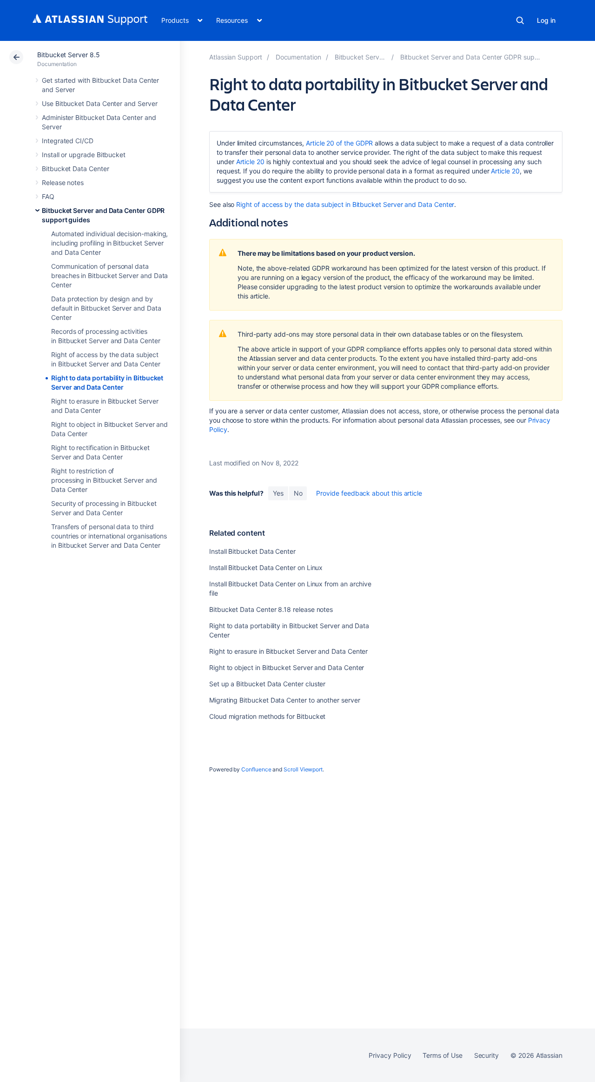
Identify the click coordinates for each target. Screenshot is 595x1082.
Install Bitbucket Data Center (252, 551)
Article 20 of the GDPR (339, 143)
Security (486, 1055)
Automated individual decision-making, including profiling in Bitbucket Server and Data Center (109, 243)
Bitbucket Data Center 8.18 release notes (271, 609)
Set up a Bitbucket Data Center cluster (267, 684)
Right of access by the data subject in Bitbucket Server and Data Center (345, 204)
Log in (546, 20)
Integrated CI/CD (67, 141)
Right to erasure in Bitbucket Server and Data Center (288, 651)
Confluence (256, 769)
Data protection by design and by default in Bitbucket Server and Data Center (106, 308)
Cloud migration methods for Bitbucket (267, 716)
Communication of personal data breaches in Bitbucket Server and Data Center (109, 275)
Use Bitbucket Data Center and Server (99, 103)
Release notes (63, 182)
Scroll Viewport (303, 769)
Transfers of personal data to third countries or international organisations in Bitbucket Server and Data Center (109, 536)
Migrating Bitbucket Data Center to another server (284, 700)
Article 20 (250, 162)
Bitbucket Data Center (75, 169)
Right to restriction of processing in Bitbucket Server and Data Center (104, 480)
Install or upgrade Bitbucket (84, 155)
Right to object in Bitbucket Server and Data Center (286, 667)
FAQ (48, 196)
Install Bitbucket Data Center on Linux (266, 567)
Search (520, 20)
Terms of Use (442, 1055)
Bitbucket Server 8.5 (68, 55)
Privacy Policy (390, 1055)
